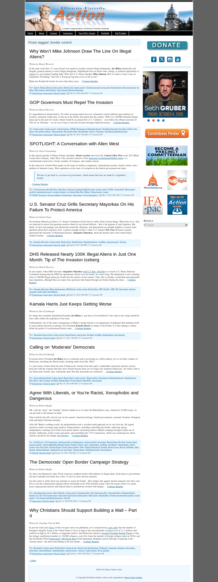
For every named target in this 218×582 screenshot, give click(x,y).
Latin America (119, 334)
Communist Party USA (85, 492)
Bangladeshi (38, 548)
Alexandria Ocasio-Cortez (43, 334)
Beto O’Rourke (59, 492)
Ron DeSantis (83, 131)
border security (79, 87)
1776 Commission (50, 442)
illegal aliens (39, 131)
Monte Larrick (96, 192)
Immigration (48, 93)
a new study (112, 527)
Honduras (121, 548)
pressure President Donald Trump (117, 533)
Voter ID (67, 498)
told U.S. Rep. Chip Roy (94, 271)
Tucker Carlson (91, 550)
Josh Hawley (112, 444)
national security (113, 242)
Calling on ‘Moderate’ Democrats (62, 347)
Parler (82, 447)
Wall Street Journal (93, 449)
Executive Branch (54, 195)
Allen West (62, 189)
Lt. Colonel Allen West (75, 192)
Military (87, 192)
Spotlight (105, 33)
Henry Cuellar (44, 380)
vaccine (105, 192)
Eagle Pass (122, 129)
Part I (51, 527)
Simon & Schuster (42, 449)
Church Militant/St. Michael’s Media (56, 444)
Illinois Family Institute (133, 577)
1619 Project (62, 435)
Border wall (82, 548)
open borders (97, 380)
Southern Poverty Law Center (61, 449)
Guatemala (113, 548)
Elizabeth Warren (128, 492)
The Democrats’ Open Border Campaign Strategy (79, 462)
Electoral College (115, 492)
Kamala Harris (108, 334)
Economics (43, 195)
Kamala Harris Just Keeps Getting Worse (71, 304)
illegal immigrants (129, 87)
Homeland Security (91, 242)
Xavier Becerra (106, 449)
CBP (100, 289)
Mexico (48, 131)
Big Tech (122, 442)
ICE (116, 289)
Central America (63, 129)
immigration (81, 334)
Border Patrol (93, 289)
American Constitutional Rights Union (106, 158)
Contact (53, 33)
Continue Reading (90, 81)
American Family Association (95, 442)
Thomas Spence (79, 449)
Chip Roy (106, 289)
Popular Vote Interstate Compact (122, 495)
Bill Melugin (71, 289)
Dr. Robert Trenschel (110, 129)
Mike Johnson (39, 90)
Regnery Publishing (127, 447)
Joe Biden (102, 242)
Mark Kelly (87, 380)
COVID (72, 129)
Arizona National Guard (42, 378)
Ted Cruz (123, 242)
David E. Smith (59, 93)
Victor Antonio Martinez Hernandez (70, 90)
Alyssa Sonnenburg (90, 195)
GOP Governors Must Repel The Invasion (71, 102)
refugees (81, 550)
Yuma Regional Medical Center (116, 131)
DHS (112, 289)
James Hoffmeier (45, 550)
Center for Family (35, 444)
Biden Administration (57, 289)
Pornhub (104, 447)
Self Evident (120, 33)
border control (57, 87)
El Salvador (103, 548)
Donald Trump (116, 87)
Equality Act (33, 495)
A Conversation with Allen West (45, 189)
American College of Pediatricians (70, 442)
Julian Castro (93, 495)
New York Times (42, 447)
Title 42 (92, 131)
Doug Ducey (33, 380)
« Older (32, 560)
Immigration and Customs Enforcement (72, 495)
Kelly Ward (42, 291)
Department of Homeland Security (89, 129)
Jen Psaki (90, 334)
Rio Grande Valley (71, 131)
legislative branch (59, 192)
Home (30, 33)
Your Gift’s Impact (87, 33)
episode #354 (119, 189)
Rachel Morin (51, 90)
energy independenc (91, 444)
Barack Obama (45, 87)
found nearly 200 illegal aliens (63, 538)
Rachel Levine (113, 447)
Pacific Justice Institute (70, 447)
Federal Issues (37, 93)
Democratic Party (101, 492)
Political (35, 453)
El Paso (130, 129)
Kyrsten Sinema (76, 380)
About (41, 33)
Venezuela (100, 131)
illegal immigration (50, 495)
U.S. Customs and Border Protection (49, 498)
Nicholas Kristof (55, 447)
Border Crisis (68, 87)
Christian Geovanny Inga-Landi (98, 87)
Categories (68, 33)
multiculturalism (58, 550)
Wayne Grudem (103, 550)
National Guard (57, 131)
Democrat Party (92, 378)
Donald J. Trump (77, 444)
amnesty (36, 87)
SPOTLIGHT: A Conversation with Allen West (74, 143)
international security (44, 192)
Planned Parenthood (92, 447)
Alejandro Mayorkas (41, 242)
